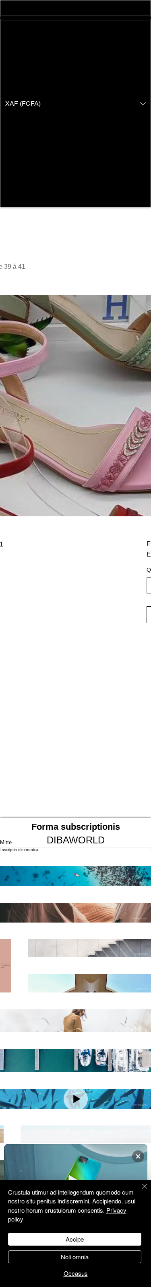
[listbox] (75, 103)
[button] (75, 103)
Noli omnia (75, 1256)
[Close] (139, 1191)
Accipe (75, 1239)
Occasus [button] (76, 1273)
